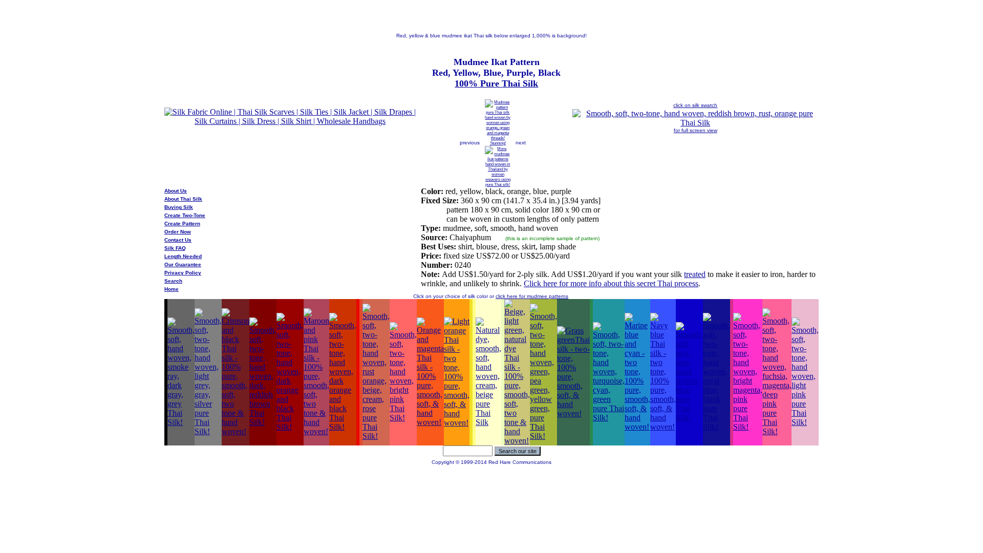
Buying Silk (178, 207)
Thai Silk (520, 83)
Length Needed (183, 256)
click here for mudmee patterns (532, 296)
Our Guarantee (182, 264)
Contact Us (177, 240)
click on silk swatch (695, 105)
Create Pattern (182, 223)
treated (695, 274)
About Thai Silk (183, 199)
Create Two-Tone (184, 215)
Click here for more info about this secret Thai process (611, 283)
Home (171, 289)
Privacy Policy (182, 272)
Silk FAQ (175, 248)
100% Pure (478, 83)
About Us (175, 191)
